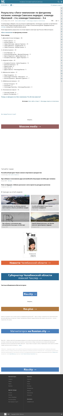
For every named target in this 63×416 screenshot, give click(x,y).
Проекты (29, 376)
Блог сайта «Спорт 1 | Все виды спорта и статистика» (30, 20)
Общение (29, 395)
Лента (9, 383)
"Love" (22, 353)
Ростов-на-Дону (12, 399)
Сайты (28, 381)
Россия (10, 392)
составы (3, 27)
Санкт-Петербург (12, 397)
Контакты (29, 399)
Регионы (29, 386)
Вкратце (10, 386)
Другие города (12, 390)
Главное (10, 379)
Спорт (28, 383)
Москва (10, 395)
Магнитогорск (12, 376)
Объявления (30, 388)
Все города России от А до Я (8, 114)
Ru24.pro (28, 353)
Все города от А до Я (13, 401)
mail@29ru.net (30, 401)
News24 (25, 353)
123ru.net (21, 414)
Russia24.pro (33, 353)
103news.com (54, 352)
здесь (20, 345)
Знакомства (30, 392)
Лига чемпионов (7, 32)
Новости (29, 379)
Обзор (10, 381)
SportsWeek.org (12, 353)
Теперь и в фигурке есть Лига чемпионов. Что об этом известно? (21, 97)
